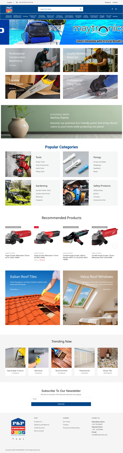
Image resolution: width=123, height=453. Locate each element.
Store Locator (39, 431)
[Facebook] (13, 439)
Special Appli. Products (15, 371)
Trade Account (39, 428)
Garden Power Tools (43, 190)
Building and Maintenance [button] (17, 16)
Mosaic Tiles (107, 371)
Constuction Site (99, 200)
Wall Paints (38, 371)
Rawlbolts (97, 168)
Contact (115, 2)
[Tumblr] (23, 439)
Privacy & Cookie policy (71, 428)
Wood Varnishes (61, 371)
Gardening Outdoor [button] (78, 16)
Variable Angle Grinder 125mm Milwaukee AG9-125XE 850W (103, 256)
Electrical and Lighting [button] (59, 16)
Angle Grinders (10, 253)
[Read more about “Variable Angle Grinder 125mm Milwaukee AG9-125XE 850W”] (102, 247)
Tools (39, 157)
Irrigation (39, 200)
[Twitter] (16, 439)
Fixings (97, 157)
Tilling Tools (40, 171)
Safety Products (102, 185)
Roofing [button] (115, 16)
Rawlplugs (97, 165)
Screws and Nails (99, 162)
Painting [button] (25, 16)
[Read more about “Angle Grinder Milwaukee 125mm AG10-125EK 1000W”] (16, 247)
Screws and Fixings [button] (32, 16)
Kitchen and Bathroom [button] (50, 16)
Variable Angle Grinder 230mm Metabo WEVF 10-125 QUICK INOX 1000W (75, 257)
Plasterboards (84, 371)
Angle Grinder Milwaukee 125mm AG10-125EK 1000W (17, 256)
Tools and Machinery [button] (9, 16)
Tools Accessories (42, 165)
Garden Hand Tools (43, 194)
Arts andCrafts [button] (108, 16)
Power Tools (40, 162)
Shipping (108, 2)
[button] (2, 32)
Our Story (66, 422)
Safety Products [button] (86, 16)
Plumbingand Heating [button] (41, 16)
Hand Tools (40, 168)
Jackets (96, 194)
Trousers (96, 197)
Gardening (41, 185)
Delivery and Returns (41, 425)
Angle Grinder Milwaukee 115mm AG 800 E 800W (46, 256)
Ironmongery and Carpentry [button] (69, 16)
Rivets (95, 171)
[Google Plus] (20, 439)
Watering (39, 197)
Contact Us (38, 422)
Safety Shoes (98, 190)
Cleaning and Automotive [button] (94, 16)
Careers (66, 425)
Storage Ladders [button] (102, 16)
